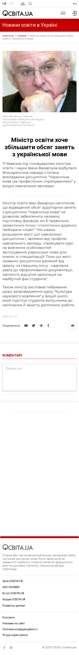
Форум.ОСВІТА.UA (13, 599)
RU (12, 3)
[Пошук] (30, 3)
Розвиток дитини (13, 605)
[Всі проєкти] (75, 4)
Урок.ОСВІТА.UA (12, 581)
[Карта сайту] (23, 3)
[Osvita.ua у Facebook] (4, 648)
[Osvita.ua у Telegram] (11, 648)
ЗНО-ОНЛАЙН (11, 587)
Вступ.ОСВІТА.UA (13, 593)
